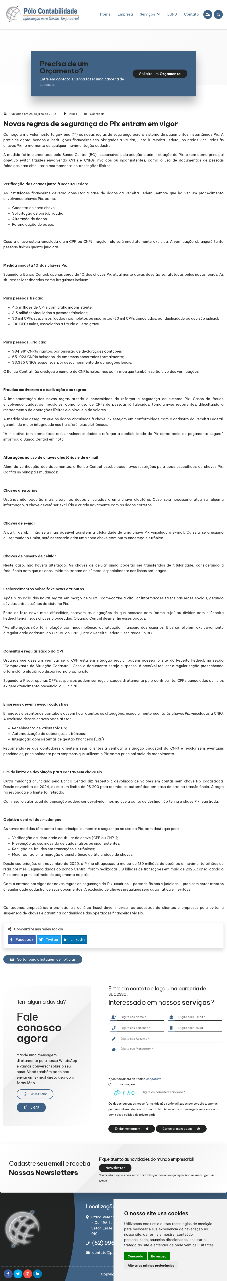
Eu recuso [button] (158, 1256)
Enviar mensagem (128, 1129)
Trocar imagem (124, 1084)
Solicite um (160, 74)
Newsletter (115, 1168)
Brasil (73, 114)
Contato (191, 14)
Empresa (125, 14)
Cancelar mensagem (177, 1129)
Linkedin (77, 939)
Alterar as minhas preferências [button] (151, 1265)
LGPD (172, 14)
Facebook (24, 939)
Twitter (52, 939)
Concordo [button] (135, 1256)
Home (105, 14)
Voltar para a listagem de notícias (46, 959)
